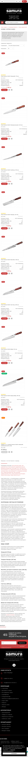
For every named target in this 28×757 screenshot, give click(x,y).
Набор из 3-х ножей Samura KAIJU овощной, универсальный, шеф (12, 445)
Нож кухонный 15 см (5, 469)
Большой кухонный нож (6, 468)
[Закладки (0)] (16, 1)
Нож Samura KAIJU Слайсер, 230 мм (10, 170)
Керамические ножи (17, 742)
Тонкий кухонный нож (8, 472)
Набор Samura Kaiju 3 (15, 475)
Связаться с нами (6, 718)
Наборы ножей (15, 741)
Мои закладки (5, 728)
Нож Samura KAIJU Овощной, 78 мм (10, 76)
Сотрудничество (6, 696)
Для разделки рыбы (16, 465)
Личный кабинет (6, 724)
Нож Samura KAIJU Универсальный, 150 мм (11, 125)
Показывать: (4, 48)
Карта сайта (5, 700)
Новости (4, 702)
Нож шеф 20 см (15, 468)
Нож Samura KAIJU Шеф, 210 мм (9, 349)
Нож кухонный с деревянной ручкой (16, 466)
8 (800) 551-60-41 (14, 17)
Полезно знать (5, 704)
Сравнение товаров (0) (6, 43)
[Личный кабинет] (2, 1)
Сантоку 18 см (23, 468)
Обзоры (4, 706)
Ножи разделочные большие (18, 473)
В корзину (4, 89)
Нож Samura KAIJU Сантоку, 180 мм (10, 304)
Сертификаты (5, 694)
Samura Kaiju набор (5, 475)
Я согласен (14, 753)
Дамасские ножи (5, 742)
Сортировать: (4, 45)
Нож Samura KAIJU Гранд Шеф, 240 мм (10, 395)
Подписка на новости (7, 716)
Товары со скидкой (7, 714)
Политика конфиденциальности (10, 698)
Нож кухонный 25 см (13, 471)
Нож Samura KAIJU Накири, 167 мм (9, 214)
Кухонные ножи (5, 741)
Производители (6, 712)
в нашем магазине (10, 614)
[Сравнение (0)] (20, 1)
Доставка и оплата (7, 690)
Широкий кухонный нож (16, 469)
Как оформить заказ (7, 692)
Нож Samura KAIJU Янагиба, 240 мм (10, 259)
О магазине (5, 688)
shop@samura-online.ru (10, 682)
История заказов (6, 726)
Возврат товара (6, 730)
